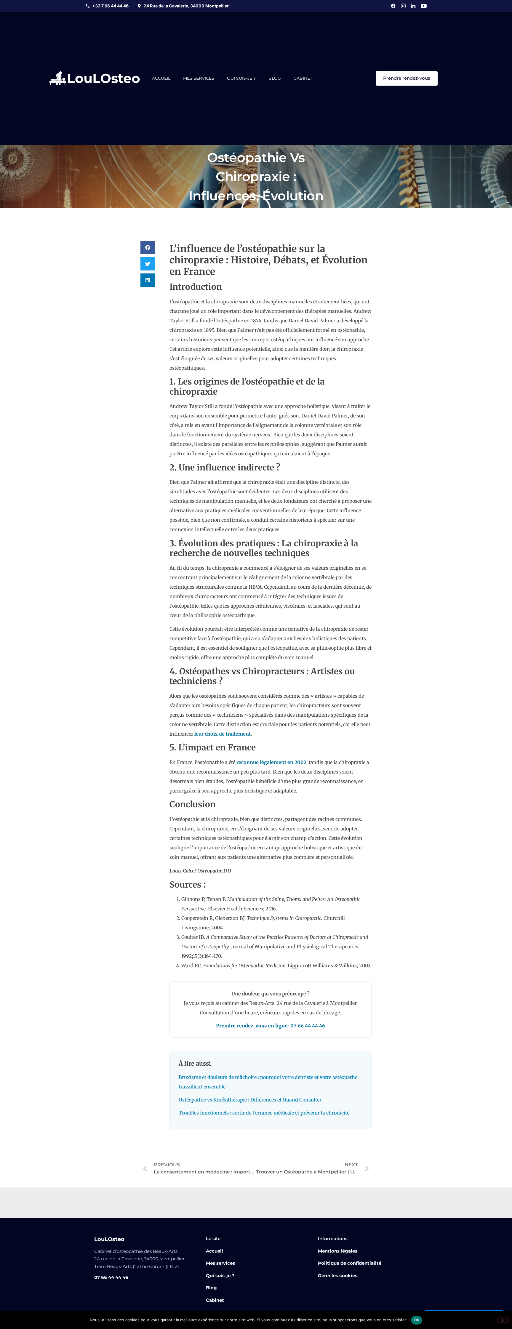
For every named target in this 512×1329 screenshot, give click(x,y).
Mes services (198, 78)
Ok (416, 1319)
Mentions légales (337, 1251)
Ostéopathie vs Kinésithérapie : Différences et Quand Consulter (250, 1100)
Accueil (161, 78)
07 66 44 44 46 (307, 1026)
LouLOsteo (103, 78)
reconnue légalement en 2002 (271, 762)
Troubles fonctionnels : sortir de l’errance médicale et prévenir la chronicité (264, 1113)
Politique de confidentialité (349, 1263)
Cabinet (303, 78)
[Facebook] (393, 6)
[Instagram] (403, 6)
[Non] (502, 1319)
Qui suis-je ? (241, 78)
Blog (274, 78)
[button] (147, 247)
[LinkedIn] (413, 6)
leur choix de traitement (222, 734)
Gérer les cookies (337, 1275)
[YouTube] (424, 6)
